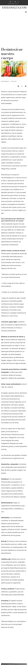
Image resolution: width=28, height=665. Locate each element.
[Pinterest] (15, 1)
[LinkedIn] (25, 86)
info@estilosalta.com (14, 3)
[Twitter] (12, 1)
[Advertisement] (14, 24)
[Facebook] (10, 1)
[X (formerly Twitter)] (22, 86)
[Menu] (26, 12)
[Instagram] (17, 1)
